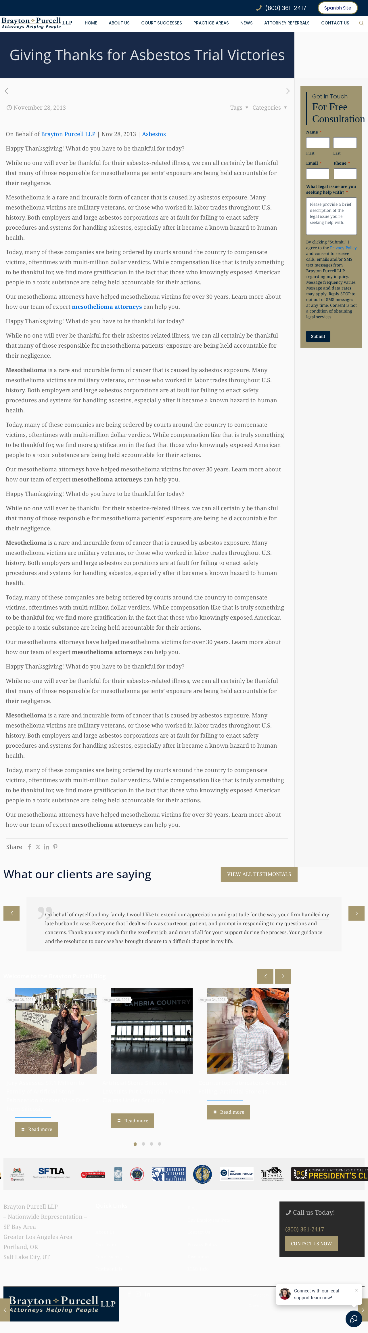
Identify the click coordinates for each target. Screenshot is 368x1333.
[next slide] (356, 913)
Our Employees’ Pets (208, 1220)
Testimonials (108, 1269)
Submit (318, 336)
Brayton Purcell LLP (68, 134)
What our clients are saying (77, 874)
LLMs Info (198, 1269)
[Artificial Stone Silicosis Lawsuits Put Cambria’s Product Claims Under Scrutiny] (152, 1031)
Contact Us (198, 1232)
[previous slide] (11, 913)
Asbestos (154, 134)
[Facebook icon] (129, 1294)
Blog (192, 1207)
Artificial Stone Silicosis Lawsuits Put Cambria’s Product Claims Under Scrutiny (146, 1091)
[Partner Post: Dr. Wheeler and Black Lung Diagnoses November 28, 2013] (363, 1309)
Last (337, 153)
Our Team (105, 1244)
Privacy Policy (343, 247)
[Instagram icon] (138, 1294)
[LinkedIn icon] (147, 1294)
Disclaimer (198, 1256)
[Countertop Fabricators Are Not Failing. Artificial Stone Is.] (248, 1031)
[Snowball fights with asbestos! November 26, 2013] (5, 1309)
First (310, 153)
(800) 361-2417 (304, 1229)
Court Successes (112, 1256)
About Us (105, 1232)
